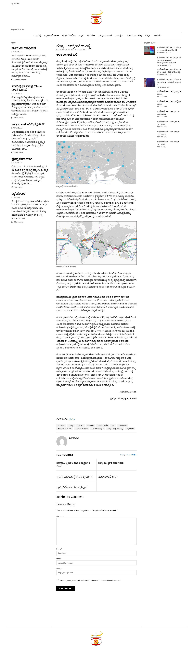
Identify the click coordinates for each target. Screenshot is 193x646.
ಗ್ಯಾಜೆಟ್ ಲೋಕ (50, 35)
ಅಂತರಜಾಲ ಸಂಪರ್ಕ (64, 428)
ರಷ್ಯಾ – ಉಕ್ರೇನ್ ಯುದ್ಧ (115, 428)
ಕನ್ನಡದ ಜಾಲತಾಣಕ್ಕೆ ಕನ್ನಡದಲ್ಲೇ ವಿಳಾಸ (74, 476)
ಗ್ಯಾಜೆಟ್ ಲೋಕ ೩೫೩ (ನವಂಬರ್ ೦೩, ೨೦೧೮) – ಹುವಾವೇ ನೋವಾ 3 (169, 82)
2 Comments (18, 118)
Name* (59, 549)
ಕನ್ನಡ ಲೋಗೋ (68, 35)
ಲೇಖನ (90, 35)
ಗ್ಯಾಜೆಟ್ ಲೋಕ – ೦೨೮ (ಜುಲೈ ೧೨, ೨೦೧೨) (169, 92)
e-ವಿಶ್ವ (71, 425)
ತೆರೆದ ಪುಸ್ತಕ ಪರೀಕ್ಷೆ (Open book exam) (26, 87)
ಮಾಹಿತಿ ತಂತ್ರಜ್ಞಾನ (98, 428)
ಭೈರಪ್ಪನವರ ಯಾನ (21, 159)
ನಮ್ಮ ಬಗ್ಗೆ (37, 35)
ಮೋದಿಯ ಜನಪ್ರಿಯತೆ (23, 48)
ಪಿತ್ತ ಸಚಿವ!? (18, 193)
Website (59, 568)
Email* (58, 559)
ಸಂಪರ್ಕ (157, 35)
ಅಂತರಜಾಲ (123, 425)
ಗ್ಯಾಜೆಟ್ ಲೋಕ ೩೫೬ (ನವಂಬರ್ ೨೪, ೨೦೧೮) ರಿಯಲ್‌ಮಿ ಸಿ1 (169, 48)
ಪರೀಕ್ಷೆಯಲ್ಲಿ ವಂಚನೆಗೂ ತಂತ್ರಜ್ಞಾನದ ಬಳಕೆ (73, 464)
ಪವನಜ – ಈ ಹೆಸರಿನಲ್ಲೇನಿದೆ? (27, 124)
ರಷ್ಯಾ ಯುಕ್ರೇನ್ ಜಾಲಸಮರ (111, 462)
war (113, 425)
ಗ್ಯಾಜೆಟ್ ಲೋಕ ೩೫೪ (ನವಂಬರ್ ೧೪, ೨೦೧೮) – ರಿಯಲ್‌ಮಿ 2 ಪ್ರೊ (169, 70)
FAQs (147, 35)
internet (80, 425)
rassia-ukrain (103, 425)
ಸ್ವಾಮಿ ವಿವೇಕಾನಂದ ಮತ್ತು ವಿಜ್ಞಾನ (71, 487)
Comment (60, 516)
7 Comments (18, 152)
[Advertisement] (72, 407)
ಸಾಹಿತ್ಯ (118, 35)
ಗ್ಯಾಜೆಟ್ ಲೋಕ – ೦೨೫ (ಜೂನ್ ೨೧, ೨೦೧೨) (168, 122)
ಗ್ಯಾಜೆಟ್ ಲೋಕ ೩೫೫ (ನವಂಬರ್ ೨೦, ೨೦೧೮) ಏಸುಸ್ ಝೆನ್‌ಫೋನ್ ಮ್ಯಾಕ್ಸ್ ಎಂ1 (169, 60)
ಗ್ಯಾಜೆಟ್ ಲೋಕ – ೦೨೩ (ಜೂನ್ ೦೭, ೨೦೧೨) (168, 142)
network (90, 425)
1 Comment (17, 187)
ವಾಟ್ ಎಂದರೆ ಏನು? (108, 476)
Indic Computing (134, 35)
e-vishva (61, 425)
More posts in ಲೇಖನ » (128, 455)
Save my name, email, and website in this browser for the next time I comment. (90, 580)
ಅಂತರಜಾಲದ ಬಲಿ (82, 428)
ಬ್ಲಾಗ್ (81, 35)
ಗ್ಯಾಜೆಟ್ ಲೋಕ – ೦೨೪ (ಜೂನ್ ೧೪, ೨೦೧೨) (168, 132)
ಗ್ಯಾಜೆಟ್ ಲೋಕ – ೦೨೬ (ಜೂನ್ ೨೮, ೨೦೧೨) (168, 112)
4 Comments (18, 222)
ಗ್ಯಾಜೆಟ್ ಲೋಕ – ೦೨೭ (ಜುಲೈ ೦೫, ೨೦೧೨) (169, 102)
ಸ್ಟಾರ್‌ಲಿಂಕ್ (130, 428)
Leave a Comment (19, 80)
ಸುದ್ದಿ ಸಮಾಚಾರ (105, 35)
